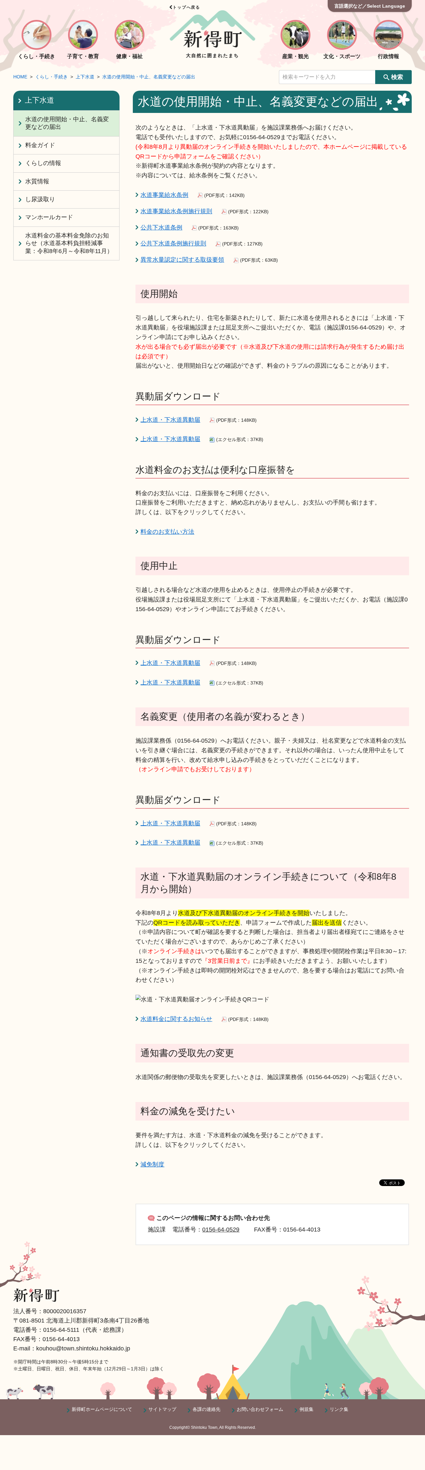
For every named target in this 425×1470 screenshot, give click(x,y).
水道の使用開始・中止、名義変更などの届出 (148, 76)
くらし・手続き (51, 76)
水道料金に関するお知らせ (176, 1019)
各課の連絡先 (206, 1409)
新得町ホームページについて (102, 1409)
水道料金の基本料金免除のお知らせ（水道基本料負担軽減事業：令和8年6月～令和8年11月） (69, 243)
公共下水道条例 (161, 227)
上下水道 (85, 76)
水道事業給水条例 (164, 195)
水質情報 (37, 181)
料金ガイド (40, 145)
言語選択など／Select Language (369, 6)
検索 (397, 77)
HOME (20, 76)
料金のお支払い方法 (167, 531)
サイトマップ (162, 1409)
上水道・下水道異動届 (170, 419)
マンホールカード (49, 217)
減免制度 (152, 1164)
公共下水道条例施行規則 (173, 243)
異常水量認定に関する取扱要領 (182, 259)
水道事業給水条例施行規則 (176, 211)
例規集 (306, 1409)
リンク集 (339, 1409)
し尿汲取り (40, 199)
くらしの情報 (43, 163)
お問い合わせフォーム (260, 1409)
